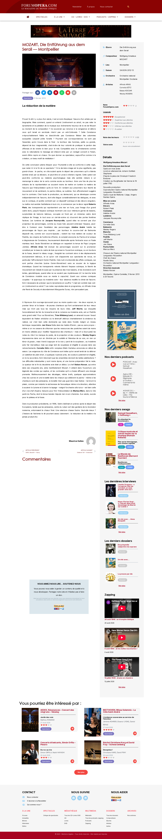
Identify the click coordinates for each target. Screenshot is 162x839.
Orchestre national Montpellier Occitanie (128, 77)
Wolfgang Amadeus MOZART (128, 57)
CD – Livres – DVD (79, 17)
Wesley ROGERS (126, 94)
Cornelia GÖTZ (125, 87)
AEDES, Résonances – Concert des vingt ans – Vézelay (57, 711)
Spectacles (41, 17)
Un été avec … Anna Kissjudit (126, 520)
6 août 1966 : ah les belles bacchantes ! (121, 649)
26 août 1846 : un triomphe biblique (119, 619)
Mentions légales (68, 834)
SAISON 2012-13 (127, 70)
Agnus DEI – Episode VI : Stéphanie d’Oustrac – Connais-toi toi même (129, 379)
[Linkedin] (85, 798)
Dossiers (129, 17)
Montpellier (124, 65)
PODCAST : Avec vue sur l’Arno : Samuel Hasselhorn (130, 365)
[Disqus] (59, 491)
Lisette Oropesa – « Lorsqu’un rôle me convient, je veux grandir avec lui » (126, 487)
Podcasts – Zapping (106, 17)
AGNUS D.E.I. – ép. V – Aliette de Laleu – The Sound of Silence (130, 393)
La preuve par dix (125, 574)
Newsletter (77, 7)
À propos (91, 7)
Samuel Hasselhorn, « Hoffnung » (127, 414)
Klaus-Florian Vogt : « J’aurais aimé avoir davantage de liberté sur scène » (127, 504)
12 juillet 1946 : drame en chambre (119, 678)
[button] (59, 16)
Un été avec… (123, 559)
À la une (58, 17)
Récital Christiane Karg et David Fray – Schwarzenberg (118, 743)
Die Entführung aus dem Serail (128, 49)
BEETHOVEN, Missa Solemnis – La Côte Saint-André (119, 711)
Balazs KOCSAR (126, 91)
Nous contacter (106, 7)
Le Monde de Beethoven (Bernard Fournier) (128, 456)
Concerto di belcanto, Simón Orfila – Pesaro (57, 743)
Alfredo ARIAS (125, 84)
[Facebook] (73, 798)
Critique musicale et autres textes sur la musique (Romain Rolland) (128, 434)
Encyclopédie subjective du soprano (127, 546)
